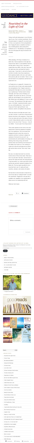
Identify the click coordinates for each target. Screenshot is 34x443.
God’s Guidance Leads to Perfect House (12, 387)
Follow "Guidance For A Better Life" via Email (16, 243)
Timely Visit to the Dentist (9, 397)
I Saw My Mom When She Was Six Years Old (12, 407)
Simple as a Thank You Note (9, 414)
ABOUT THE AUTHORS (6, 3)
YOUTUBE (14, 9)
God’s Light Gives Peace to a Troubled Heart (12, 416)
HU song (5, 49)
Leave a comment (30, 31)
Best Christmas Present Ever (9, 409)
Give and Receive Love (4, 47)
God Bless (6, 404)
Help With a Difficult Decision (9, 426)
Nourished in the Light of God (9, 355)
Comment (27, 232)
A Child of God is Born (8, 429)
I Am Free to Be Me (7, 389)
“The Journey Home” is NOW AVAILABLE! (12, 436)
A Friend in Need (7, 365)
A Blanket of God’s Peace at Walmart (11, 385)
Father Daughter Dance (8, 380)
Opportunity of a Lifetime (8, 375)
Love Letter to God (7, 367)
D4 (14, 30)
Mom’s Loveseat (7, 434)
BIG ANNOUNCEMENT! (8, 360)
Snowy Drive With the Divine (9, 399)
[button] (6, 322)
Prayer (17, 33)
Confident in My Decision (9, 431)
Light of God (12, 33)
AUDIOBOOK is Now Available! (10, 424)
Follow (5, 250)
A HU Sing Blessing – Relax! (9, 402)
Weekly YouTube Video (8, 392)
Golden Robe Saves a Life (9, 382)
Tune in (5, 54)
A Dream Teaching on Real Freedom (11, 370)
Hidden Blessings (7, 438)
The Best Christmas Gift (8, 372)
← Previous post (13, 206)
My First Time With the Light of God (11, 377)
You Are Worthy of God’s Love (10, 394)
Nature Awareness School (4, 52)
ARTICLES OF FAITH (17, 3)
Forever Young (7, 358)
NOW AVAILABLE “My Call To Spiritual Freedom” (13, 419)
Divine (3, 45)
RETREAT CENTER (5, 9)
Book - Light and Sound (18, 31)
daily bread (5, 44)
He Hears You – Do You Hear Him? (11, 421)
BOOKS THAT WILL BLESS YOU (8, 6)
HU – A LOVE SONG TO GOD (22, 6)
